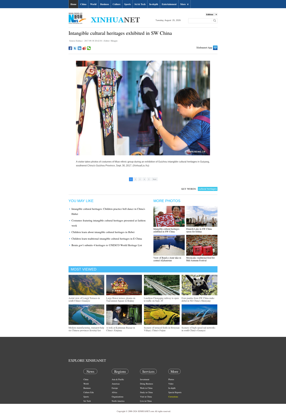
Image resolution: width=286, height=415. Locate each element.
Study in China (146, 392)
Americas (116, 383)
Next (154, 179)
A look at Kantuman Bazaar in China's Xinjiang (120, 329)
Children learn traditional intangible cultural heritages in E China (107, 238)
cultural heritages (208, 189)
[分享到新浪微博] (84, 48)
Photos (171, 379)
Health (86, 405)
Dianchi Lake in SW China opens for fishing (199, 230)
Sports (127, 4)
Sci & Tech (140, 4)
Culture (117, 4)
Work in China (146, 388)
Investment (144, 379)
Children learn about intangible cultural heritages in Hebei (103, 232)
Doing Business (146, 383)
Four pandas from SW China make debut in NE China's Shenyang (198, 299)
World (93, 4)
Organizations (117, 396)
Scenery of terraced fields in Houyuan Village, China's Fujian (161, 329)
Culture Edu (88, 392)
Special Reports (174, 392)
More (184, 4)
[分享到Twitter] (75, 48)
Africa (114, 392)
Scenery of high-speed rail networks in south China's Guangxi (198, 329)
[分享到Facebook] (70, 48)
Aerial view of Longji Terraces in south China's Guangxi (84, 299)
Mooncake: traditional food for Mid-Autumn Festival (200, 259)
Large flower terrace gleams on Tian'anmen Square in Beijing (120, 299)
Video (170, 383)
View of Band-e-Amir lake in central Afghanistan (167, 259)
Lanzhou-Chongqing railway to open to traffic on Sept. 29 (161, 299)
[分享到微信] (89, 48)
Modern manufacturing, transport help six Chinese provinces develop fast (86, 329)
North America (118, 401)
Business (104, 4)
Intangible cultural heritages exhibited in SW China (166, 230)
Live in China (146, 401)
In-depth (153, 4)
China (83, 4)
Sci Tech (87, 401)
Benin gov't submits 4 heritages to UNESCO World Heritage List (107, 245)
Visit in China (146, 396)
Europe (115, 388)
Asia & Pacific (118, 379)
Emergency (145, 405)
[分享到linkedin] (79, 48)
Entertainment (169, 4)
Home (73, 4)
